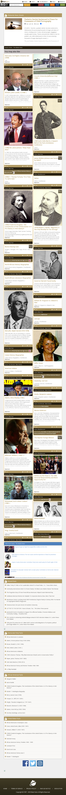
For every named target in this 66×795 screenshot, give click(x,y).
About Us (62, 1)
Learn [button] (32, 1)
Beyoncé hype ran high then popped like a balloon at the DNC (31, 547)
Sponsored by (16, 260)
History (47, 5)
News (57, 5)
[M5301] (33, 770)
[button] (8, 793)
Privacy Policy (31, 789)
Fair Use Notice (45, 789)
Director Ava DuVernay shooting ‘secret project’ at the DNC (30, 577)
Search (28, 5)
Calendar (41, 5)
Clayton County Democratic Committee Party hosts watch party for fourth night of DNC (35, 562)
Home (25, 1)
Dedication (58, 789)
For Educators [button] (43, 1)
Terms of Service (17, 789)
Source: (9, 67)
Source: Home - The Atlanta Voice (13, 47)
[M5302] (33, 628)
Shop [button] (53, 1)
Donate (63, 5)
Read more (7, 62)
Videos (52, 5)
